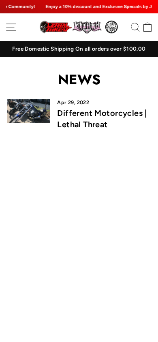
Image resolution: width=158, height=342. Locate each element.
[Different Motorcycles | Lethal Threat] (28, 111)
